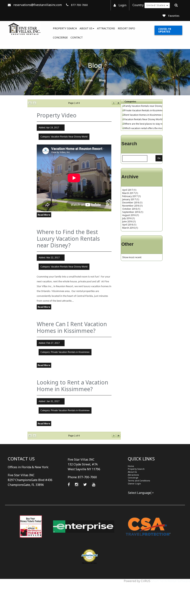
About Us (86, 28)
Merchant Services (89, 563)
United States (156, 5)
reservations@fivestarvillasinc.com (37, 4)
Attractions (106, 28)
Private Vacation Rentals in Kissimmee (144, 110)
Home (89, 80)
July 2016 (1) (128, 218)
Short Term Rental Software (170, 581)
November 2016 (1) (132, 205)
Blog (102, 80)
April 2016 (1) (129, 224)
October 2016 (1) (131, 208)
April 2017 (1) (129, 189)
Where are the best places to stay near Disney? (149, 123)
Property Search (65, 28)
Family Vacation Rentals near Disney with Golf (148, 106)
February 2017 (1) (131, 196)
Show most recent (131, 257)
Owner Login (134, 483)
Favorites (173, 15)
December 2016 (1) (132, 202)
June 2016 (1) (129, 221)
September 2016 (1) (132, 212)
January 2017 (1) (130, 199)
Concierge (60, 37)
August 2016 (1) (130, 215)
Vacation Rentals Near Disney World (143, 119)
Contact (77, 37)
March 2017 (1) (130, 193)
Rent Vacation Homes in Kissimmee (142, 114)
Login (122, 5)
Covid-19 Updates (164, 30)
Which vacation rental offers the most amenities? (150, 128)
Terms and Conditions (139, 480)
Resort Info (126, 28)
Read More (44, 214)
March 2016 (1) (130, 227)
